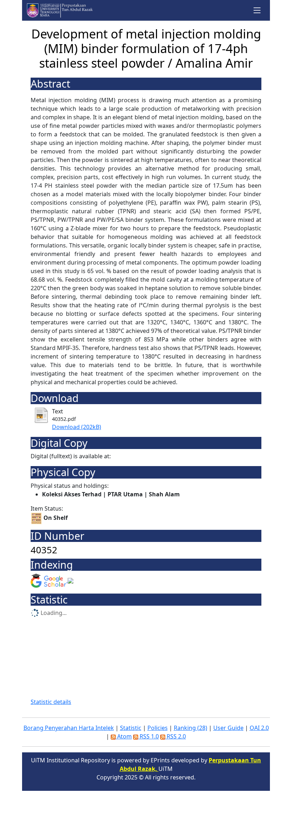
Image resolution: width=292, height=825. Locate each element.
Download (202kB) (76, 427)
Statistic (130, 728)
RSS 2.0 (175, 736)
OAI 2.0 (259, 728)
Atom (124, 736)
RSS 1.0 (148, 736)
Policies (157, 728)
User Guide (228, 728)
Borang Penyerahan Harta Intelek (69, 728)
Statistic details (51, 702)
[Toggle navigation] (257, 10)
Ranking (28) (190, 728)
